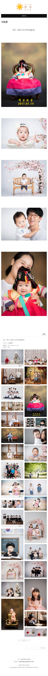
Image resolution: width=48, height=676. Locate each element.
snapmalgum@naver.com (26, 661)
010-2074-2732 (25, 659)
